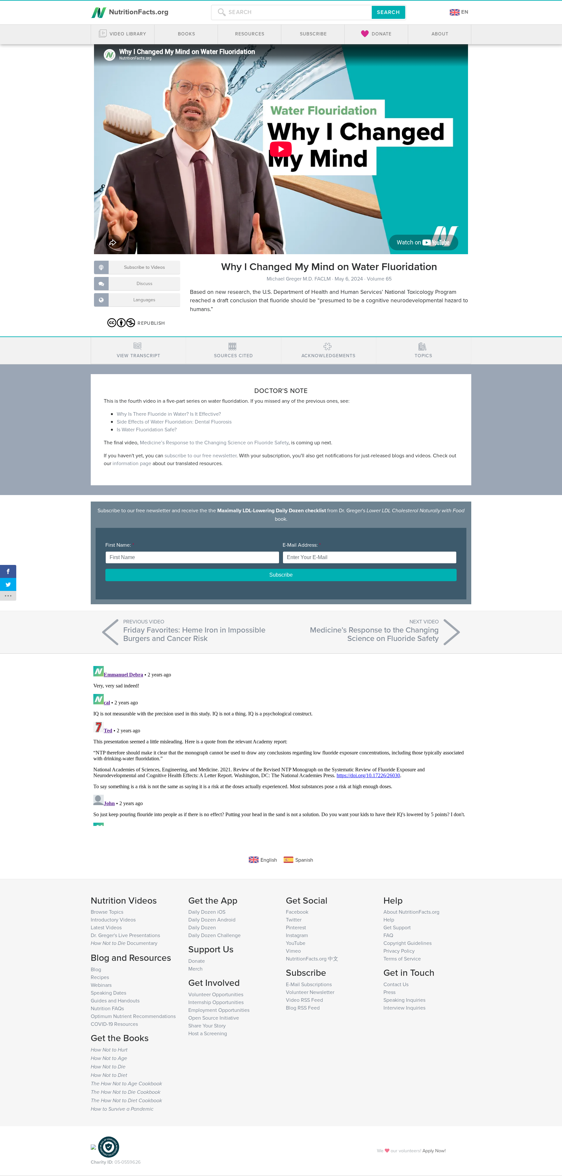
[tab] (138, 350)
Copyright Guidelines (407, 943)
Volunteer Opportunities (215, 994)
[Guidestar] (93, 1146)
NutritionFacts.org (137, 12)
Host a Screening (207, 1033)
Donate (196, 960)
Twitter (293, 919)
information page (132, 463)
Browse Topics (107, 911)
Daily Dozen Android (211, 919)
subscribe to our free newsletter (200, 455)
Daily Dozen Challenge (214, 935)
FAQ (388, 935)
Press (389, 992)
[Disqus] (281, 744)
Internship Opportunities (216, 1002)
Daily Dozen (202, 927)
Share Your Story (207, 1025)
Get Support (397, 927)
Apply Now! (434, 1150)
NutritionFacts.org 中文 (312, 958)
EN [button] (464, 12)
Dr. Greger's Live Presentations (125, 935)
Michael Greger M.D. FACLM (299, 278)
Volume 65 (379, 278)
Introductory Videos (113, 919)
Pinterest (296, 927)
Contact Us (395, 984)
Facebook (297, 911)
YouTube (295, 943)
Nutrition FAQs (107, 1008)
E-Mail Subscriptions (309, 984)
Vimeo (293, 950)
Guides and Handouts (115, 1000)
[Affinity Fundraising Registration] (108, 1146)
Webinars (101, 984)
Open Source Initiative (213, 1017)
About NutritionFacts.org (411, 911)
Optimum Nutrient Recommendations (133, 1016)
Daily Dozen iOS (206, 911)
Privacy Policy (399, 950)
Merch (195, 968)
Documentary (124, 943)
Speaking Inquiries (404, 999)
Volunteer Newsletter (310, 992)
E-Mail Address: (302, 544)
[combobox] (291, 12)
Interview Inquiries (404, 1007)
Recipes (100, 977)
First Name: (119, 544)
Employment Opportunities (218, 1009)
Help (388, 919)
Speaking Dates (108, 992)
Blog (96, 969)
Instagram (297, 935)
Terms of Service (402, 958)
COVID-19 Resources (114, 1023)
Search (388, 12)
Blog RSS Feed (303, 1007)
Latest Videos (106, 927)
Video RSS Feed (304, 999)
